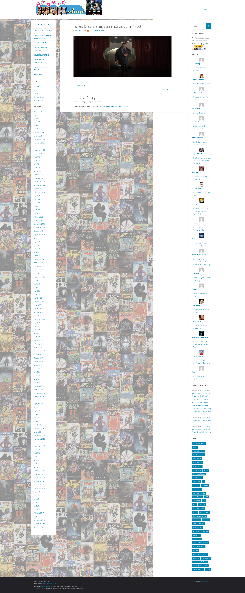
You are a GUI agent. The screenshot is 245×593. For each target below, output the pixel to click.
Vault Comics (203, 566)
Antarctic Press (197, 462)
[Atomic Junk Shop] (69, 7)
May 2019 (37, 418)
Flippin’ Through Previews (40, 49)
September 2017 (39, 488)
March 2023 (38, 256)
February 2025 (39, 175)
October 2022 (38, 273)
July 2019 (37, 411)
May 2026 (37, 122)
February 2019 (39, 428)
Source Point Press (199, 547)
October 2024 (38, 189)
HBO (206, 497)
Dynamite (205, 485)
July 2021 (37, 326)
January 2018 (38, 474)
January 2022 (38, 305)
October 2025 (38, 146)
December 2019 (39, 393)
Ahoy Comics (197, 459)
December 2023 (39, 224)
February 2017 (39, 513)
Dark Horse (196, 482)
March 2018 (38, 467)
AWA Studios (197, 470)
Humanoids (196, 501)
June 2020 (37, 372)
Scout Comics (197, 539)
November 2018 (39, 439)
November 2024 (39, 185)
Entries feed (38, 93)
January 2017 (38, 517)
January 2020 (38, 390)
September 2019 (39, 404)
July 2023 (37, 242)
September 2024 (39, 192)
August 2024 (38, 196)
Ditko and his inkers (199, 113)
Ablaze (195, 447)
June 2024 (37, 203)
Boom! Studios (197, 478)
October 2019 (38, 400)
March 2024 (38, 213)
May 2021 (37, 333)
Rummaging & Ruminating (39, 61)
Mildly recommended (199, 516)
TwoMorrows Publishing (200, 562)
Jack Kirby (202, 504)
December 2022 (39, 266)
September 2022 (39, 277)
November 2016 (39, 524)
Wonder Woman (198, 569)
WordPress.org (39, 100)
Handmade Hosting (46, 586)
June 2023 (37, 245)
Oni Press (206, 520)
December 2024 (39, 182)
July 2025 (37, 157)
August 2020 (38, 365)
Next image (165, 90)
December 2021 (39, 309)
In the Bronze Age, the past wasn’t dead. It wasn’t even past (201, 402)
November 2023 (39, 227)
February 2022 (39, 301)
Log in (36, 90)
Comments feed (39, 97)
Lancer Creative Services (49, 583)
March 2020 (38, 383)
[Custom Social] (48, 24)
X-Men (208, 569)
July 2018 (37, 453)
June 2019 (37, 414)
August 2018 (38, 450)
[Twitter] (41, 24)
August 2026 (38, 111)
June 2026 (37, 118)
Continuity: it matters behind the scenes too (201, 411)
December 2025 (39, 139)
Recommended (197, 527)
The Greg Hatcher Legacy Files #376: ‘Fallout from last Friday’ (202, 161)
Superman (196, 558)
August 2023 (38, 238)
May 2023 (37, 249)
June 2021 (37, 330)
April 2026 (37, 125)
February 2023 (39, 259)
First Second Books (199, 493)
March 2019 (38, 425)
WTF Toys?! (38, 74)
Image (194, 504)
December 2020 (39, 351)
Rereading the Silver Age (200, 531)
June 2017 (37, 499)
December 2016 (39, 520)
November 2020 (39, 354)
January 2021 (38, 347)
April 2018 (37, 464)
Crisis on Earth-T (40, 43)
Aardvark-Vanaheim (199, 443)
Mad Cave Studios (198, 508)
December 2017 (39, 478)
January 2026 (38, 136)
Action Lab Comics (198, 451)
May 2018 (37, 460)
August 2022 (38, 280)
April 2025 (37, 168)
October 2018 (38, 442)
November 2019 (39, 397)
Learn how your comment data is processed (114, 106)
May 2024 (37, 206)
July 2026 (37, 115)
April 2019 (37, 421)
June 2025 (37, 160)
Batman (205, 470)
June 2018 (37, 457)
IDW (204, 501)
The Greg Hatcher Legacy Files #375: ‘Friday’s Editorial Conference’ (201, 429)
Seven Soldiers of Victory (200, 543)
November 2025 (39, 143)
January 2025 (38, 178)
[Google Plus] (45, 24)
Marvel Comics (204, 512)
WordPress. (208, 581)
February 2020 (39, 386)
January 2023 (38, 263)
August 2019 (38, 407)
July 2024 (37, 199)
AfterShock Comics (198, 455)
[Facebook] (38, 24)
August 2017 (38, 492)
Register (36, 86)
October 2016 (38, 527)
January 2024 (38, 220)
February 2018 (39, 471)
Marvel (195, 512)
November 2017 (39, 481)
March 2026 (38, 129)
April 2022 (37, 294)
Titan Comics (206, 558)
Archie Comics (197, 466)
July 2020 (37, 368)
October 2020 (38, 358)
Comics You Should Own (43, 31)
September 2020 (39, 361)
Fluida (201, 581)
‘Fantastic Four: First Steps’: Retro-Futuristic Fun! (200, 344)
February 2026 (39, 132)
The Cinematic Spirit (97, 31)
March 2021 (38, 340)
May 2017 (37, 502)
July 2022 (37, 284)
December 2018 (39, 435)
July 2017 (37, 495)
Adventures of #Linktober (201, 84)
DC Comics (196, 485)
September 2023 (39, 235)
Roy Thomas (196, 535)
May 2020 (37, 376)
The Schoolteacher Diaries (41, 68)
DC (203, 482)
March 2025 (38, 171)
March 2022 (38, 298)
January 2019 (38, 432)
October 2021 (38, 316)
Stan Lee (195, 550)
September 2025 (39, 150)
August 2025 (38, 153)
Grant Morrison (197, 497)
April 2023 (37, 252)
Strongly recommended (200, 554)
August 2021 (38, 323)
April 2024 (37, 210)
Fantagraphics (197, 489)
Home (205, 10)
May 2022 (37, 291)
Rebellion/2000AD (198, 524)
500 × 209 (78, 31)
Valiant (195, 566)
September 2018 (39, 446)
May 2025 (37, 164)
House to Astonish (41, 55)
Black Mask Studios (199, 474)
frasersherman (197, 399)
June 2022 (37, 287)
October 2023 (38, 231)
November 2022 (39, 270)
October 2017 (38, 485)
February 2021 (39, 344)
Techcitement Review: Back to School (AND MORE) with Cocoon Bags (202, 262)
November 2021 (39, 312)
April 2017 (37, 506)
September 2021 (39, 319)
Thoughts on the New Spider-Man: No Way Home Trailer (200, 211)
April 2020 (37, 379)
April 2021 (37, 337)
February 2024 (39, 217)
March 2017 (38, 509)
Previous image (81, 85)
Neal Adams (196, 520)
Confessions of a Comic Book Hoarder (43, 36)
